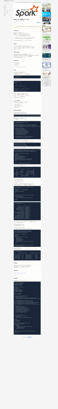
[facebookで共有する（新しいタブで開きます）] (29, 337)
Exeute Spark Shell (6, 12)
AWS (20, 2)
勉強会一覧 (46, 85)
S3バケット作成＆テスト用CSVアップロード (8, 10)
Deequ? (4, 6)
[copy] (39, 76)
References (5, 14)
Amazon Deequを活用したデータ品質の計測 (20, 272)
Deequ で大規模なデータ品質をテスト (19, 273)
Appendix (5, 15)
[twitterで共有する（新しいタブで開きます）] (40, 22)
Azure (29, 2)
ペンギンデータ (18, 96)
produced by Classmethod (11, 0)
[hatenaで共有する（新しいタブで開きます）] (37, 22)
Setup (4, 9)
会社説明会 (34, 2)
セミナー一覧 (46, 81)
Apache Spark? (5, 7)
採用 (40, 2)
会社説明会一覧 (46, 83)
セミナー (32, 2)
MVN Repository (16, 102)
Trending (18, 2)
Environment (5, 8)
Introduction (5, 5)
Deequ (14, 45)
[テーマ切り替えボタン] (54, 0)
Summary (5, 13)
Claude (22, 2)
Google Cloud (27, 2)
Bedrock (24, 2)
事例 (38, 2)
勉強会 (37, 2)
